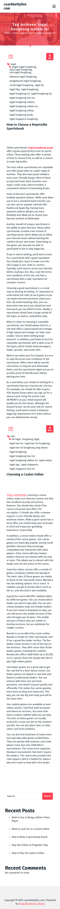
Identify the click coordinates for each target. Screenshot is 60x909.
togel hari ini (16, 443)
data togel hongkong (20, 69)
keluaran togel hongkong (22, 76)
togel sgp (14, 464)
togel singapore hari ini (22, 468)
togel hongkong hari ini (22, 97)
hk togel (16, 439)
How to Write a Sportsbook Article (30, 837)
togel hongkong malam (21, 102)
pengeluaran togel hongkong (25, 81)
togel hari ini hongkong (37, 443)
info (12, 436)
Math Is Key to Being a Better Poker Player (31, 819)
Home (7, 33)
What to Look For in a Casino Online (30, 829)
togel (13, 64)
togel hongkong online (21, 110)
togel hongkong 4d (19, 93)
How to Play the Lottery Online (28, 853)
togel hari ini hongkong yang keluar (28, 447)
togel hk (39, 85)
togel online (45, 460)
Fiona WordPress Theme (32, 903)
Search (11, 796)
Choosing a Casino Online (25, 474)
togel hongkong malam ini (23, 106)
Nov (50, 429)
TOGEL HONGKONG (17, 495)
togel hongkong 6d (41, 93)
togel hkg (14, 89)
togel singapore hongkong (23, 119)
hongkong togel (30, 439)
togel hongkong (29, 89)
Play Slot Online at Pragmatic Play (30, 845)
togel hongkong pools (21, 114)
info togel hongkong (20, 72)
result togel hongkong (21, 85)
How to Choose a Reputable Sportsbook (27, 126)
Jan (50, 56)
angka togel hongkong (24, 67)
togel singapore (29, 464)
